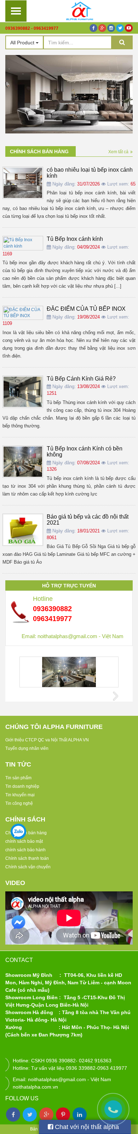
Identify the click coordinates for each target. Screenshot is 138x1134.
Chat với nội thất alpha (86, 1126)
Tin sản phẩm (18, 777)
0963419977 (46, 28)
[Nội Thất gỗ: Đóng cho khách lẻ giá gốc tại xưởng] (79, 10)
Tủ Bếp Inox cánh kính (75, 239)
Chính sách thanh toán (27, 858)
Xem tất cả (118, 151)
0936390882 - (19, 28)
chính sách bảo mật (24, 841)
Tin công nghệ (19, 803)
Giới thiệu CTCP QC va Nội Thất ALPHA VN (47, 739)
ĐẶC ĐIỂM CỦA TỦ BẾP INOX (86, 309)
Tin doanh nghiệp (22, 786)
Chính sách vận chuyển (28, 866)
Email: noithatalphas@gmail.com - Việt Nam (72, 636)
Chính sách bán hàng (39, 151)
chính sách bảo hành (25, 849)
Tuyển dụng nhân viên (26, 748)
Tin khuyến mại (20, 794)
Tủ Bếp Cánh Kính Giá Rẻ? (81, 379)
